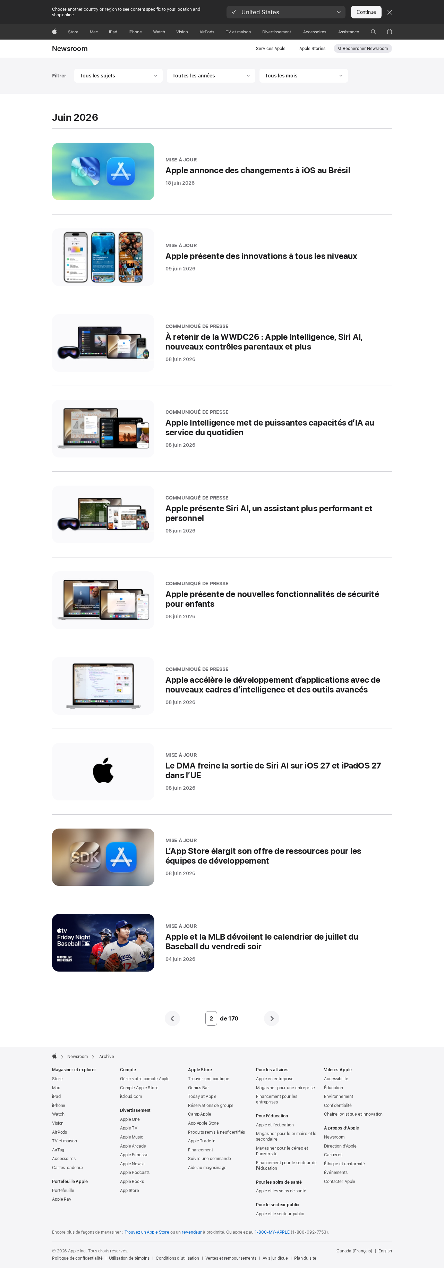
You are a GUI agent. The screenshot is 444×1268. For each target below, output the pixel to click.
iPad (56, 1096)
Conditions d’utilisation (177, 1258)
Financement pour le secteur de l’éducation (286, 1165)
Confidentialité (338, 1105)
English (385, 1251)
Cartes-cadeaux (67, 1167)
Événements (336, 1172)
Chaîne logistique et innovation (353, 1114)
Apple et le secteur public (280, 1213)
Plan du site (305, 1258)
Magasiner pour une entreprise (285, 1087)
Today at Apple (202, 1096)
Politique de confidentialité (77, 1258)
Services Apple (270, 48)
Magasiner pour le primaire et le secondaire (286, 1136)
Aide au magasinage (207, 1167)
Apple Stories (312, 48)
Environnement (338, 1096)
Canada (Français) (354, 1251)
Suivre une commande (209, 1158)
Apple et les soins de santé (281, 1191)
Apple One (130, 1119)
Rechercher (365, 48)
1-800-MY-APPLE (272, 1232)
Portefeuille (63, 1190)
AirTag (58, 1150)
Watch (58, 1114)
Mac (56, 1087)
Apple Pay (61, 1199)
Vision (57, 1123)
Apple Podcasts (135, 1172)
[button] (286, 12)
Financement (200, 1150)
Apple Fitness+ (134, 1154)
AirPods (59, 1132)
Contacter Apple (339, 1181)
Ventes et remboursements (230, 1258)
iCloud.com (131, 1096)
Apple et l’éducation (275, 1125)
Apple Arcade (133, 1146)
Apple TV (128, 1128)
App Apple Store (203, 1123)
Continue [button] (366, 12)
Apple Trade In (201, 1141)
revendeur (192, 1232)
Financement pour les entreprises (276, 1099)
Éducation (333, 1087)
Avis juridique (275, 1258)
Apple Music (131, 1137)
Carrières (333, 1154)
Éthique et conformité (344, 1163)
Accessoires (64, 1158)
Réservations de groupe (210, 1105)
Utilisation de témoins (129, 1258)
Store (57, 1078)
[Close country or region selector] (389, 12)
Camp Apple (199, 1114)
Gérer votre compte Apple (145, 1078)
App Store (129, 1190)
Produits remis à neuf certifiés (216, 1132)
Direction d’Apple (340, 1146)
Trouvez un (147, 1232)
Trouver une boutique (208, 1078)
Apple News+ (132, 1163)
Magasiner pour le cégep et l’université (282, 1151)
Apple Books (132, 1181)
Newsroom (70, 48)
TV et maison (64, 1141)
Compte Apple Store (139, 1087)
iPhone (58, 1105)
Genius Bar (198, 1087)
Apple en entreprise (274, 1078)
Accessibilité (336, 1078)
